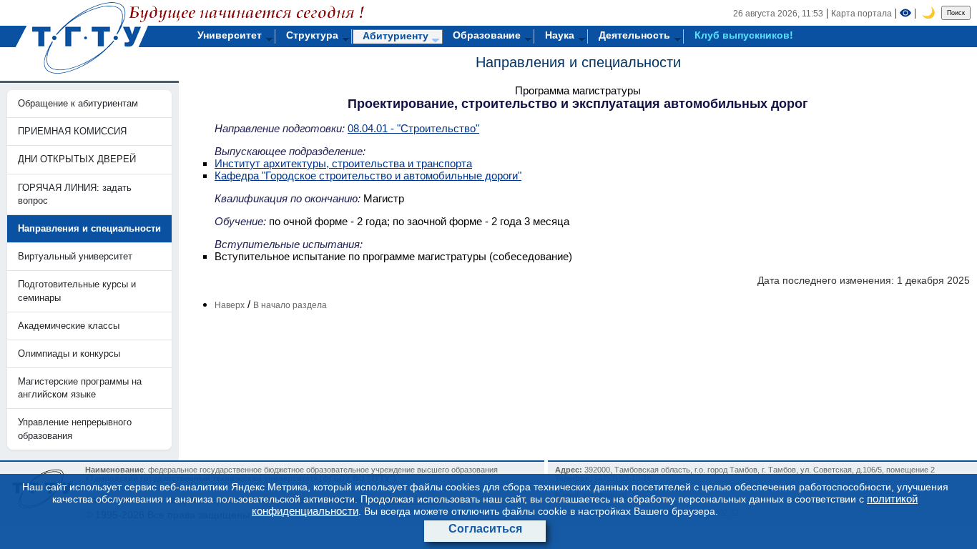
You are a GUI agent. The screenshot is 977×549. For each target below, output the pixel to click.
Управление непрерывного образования (75, 428)
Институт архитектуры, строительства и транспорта (343, 163)
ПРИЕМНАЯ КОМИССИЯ (72, 131)
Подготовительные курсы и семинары (77, 290)
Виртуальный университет (75, 256)
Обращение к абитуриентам (78, 103)
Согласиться (485, 529)
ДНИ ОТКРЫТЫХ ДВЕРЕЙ (77, 159)
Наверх (230, 305)
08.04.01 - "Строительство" (413, 128)
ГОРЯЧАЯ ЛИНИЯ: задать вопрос (75, 194)
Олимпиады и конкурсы (69, 353)
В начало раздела (290, 305)
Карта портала (861, 14)
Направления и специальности (578, 62)
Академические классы (68, 325)
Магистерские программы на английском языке (80, 388)
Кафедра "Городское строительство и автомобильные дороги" (368, 175)
